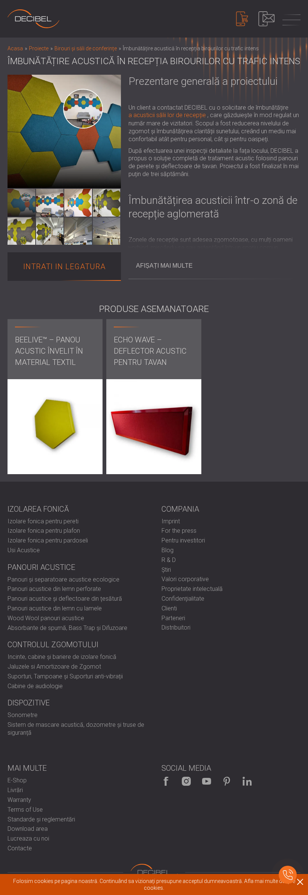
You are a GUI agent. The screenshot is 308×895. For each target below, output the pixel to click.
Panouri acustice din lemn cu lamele (55, 608)
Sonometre (23, 715)
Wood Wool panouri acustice (46, 618)
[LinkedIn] (247, 781)
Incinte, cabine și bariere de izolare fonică (62, 656)
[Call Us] (288, 875)
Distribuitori (176, 627)
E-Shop (17, 780)
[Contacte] (266, 18)
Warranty (19, 799)
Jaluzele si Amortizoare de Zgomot (54, 666)
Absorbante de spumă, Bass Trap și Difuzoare (67, 627)
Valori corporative (185, 579)
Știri (166, 569)
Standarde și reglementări (41, 819)
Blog (168, 550)
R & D (169, 560)
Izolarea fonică (38, 509)
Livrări (15, 790)
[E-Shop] (242, 18)
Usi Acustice (24, 550)
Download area (28, 828)
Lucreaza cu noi (28, 838)
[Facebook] (166, 781)
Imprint (171, 521)
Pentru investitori (183, 540)
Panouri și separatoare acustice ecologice (63, 579)
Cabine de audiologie (35, 686)
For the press (179, 530)
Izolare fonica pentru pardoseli (48, 540)
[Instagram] (186, 781)
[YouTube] (206, 781)
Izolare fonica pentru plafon (44, 530)
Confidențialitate (183, 598)
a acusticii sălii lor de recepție (167, 115)
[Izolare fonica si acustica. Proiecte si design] (33, 19)
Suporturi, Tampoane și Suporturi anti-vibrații (65, 676)
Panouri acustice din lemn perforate (54, 588)
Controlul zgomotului (53, 644)
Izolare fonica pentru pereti (43, 521)
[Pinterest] (226, 781)
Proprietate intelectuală (192, 588)
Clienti (169, 608)
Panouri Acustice (41, 567)
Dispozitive (29, 702)
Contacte (20, 848)
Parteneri (173, 618)
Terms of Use (25, 809)
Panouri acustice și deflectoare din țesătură (65, 598)
